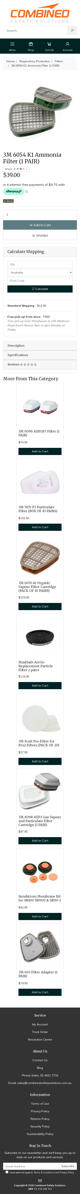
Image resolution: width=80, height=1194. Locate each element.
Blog (40, 1068)
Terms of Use (40, 1103)
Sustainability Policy (40, 1134)
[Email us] (40, 1180)
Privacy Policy (40, 1111)
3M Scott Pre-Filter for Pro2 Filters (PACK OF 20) (38, 743)
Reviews (14, 364)
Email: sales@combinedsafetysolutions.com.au (40, 1083)
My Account (40, 1024)
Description (16, 345)
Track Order (40, 1032)
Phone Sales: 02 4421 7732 (40, 1075)
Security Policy (40, 1126)
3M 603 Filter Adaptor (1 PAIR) (37, 974)
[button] (40, 235)
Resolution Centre (40, 1039)
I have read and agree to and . (41, 1172)
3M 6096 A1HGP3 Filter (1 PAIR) (38, 433)
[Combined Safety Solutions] (40, 12)
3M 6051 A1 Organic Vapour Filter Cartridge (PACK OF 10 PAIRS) (37, 587)
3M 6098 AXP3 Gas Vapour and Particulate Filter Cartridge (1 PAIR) (39, 821)
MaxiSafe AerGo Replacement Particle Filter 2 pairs (35, 666)
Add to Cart (42, 225)
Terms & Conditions (44, 1172)
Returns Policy (40, 1119)
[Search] (72, 30)
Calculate (41, 289)
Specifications (18, 355)
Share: (9, 168)
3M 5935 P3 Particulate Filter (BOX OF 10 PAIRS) (37, 509)
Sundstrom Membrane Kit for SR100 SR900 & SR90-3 (39, 898)
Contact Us (40, 1060)
